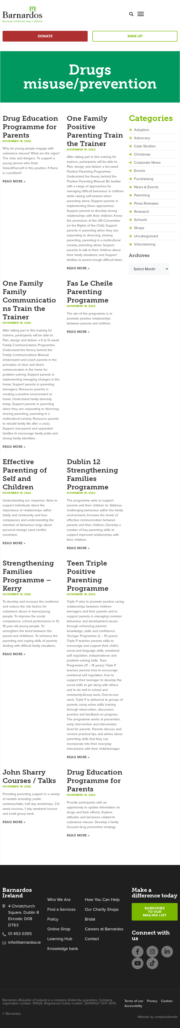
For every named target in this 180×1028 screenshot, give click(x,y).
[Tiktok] (152, 963)
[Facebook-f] (137, 951)
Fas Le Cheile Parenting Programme (90, 291)
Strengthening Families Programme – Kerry (28, 576)
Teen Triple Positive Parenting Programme (88, 576)
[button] (131, 14)
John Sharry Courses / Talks (29, 776)
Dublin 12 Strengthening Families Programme (92, 474)
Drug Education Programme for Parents (30, 126)
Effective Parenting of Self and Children (25, 474)
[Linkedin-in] (167, 951)
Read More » (14, 181)
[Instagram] (152, 951)
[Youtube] (137, 963)
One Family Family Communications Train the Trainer (29, 300)
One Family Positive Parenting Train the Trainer (95, 131)
